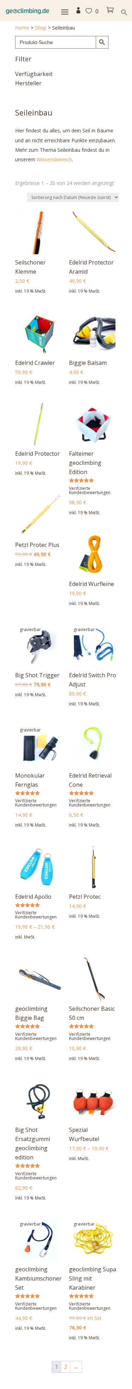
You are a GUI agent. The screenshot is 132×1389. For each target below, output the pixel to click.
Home (22, 27)
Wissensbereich (54, 159)
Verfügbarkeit (33, 74)
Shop (40, 27)
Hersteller (28, 83)
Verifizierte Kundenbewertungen (90, 490)
